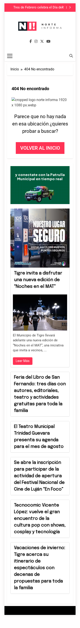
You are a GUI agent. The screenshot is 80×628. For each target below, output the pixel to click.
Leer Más (23, 361)
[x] (42, 41)
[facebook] (30, 41)
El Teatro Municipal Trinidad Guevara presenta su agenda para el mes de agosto (39, 436)
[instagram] (36, 41)
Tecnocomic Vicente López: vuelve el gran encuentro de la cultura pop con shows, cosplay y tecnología (40, 518)
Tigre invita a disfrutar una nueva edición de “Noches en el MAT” (38, 280)
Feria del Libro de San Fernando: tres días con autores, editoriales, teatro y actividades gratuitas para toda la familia (40, 394)
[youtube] (48, 41)
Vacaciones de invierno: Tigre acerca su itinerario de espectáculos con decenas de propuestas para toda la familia (39, 568)
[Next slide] (70, 7)
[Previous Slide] (63, 7)
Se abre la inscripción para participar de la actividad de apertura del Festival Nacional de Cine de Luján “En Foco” (39, 476)
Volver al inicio (40, 148)
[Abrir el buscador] (71, 56)
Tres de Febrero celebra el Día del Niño (38, 7)
